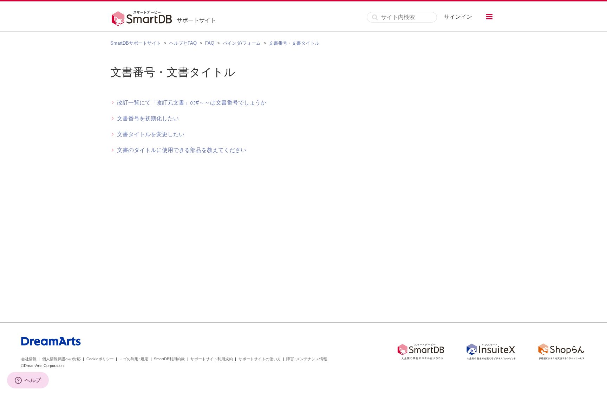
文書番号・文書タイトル (294, 43)
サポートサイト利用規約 (211, 359)
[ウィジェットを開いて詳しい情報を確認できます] (28, 380)
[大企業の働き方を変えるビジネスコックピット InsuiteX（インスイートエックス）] (491, 352)
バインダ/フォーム (242, 43)
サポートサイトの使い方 (260, 359)
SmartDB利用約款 (169, 359)
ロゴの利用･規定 (133, 359)
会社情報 (29, 359)
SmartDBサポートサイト (135, 43)
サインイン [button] (458, 17)
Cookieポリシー (100, 359)
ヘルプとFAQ (183, 43)
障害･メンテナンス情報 (306, 359)
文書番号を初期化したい (148, 118)
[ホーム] (143, 17)
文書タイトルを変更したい (150, 134)
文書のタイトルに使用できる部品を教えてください (181, 150)
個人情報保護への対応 (61, 359)
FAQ (209, 43)
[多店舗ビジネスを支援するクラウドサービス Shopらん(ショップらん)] (561, 352)
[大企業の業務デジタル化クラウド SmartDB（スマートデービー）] (420, 352)
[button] (489, 16)
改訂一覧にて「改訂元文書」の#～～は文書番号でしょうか (191, 103)
